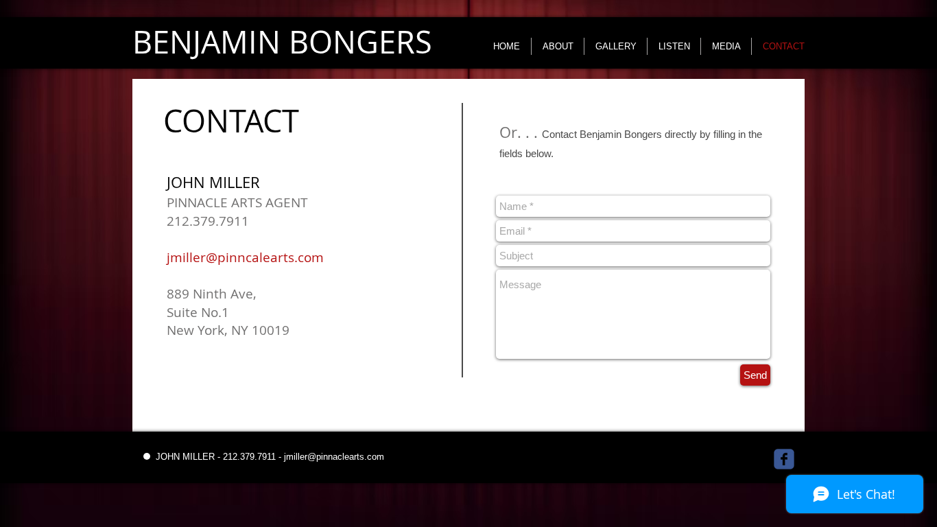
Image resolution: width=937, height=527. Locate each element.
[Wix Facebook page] (784, 459)
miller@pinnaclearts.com (335, 457)
